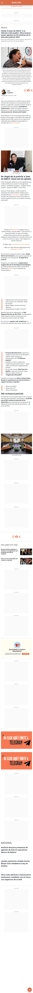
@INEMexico (14, 230)
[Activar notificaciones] (30, 990)
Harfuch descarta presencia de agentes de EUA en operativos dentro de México (14, 849)
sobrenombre (15, 123)
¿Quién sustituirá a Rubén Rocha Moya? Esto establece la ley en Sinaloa (15, 863)
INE (8, 110)
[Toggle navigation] (2, 3)
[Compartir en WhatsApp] (25, 90)
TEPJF (10, 268)
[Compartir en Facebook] (28, 90)
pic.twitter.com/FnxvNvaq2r (21, 244)
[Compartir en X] (31, 90)
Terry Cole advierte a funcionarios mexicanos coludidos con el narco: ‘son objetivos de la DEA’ (16, 877)
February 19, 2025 (16, 249)
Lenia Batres (16, 194)
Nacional (4, 27)
